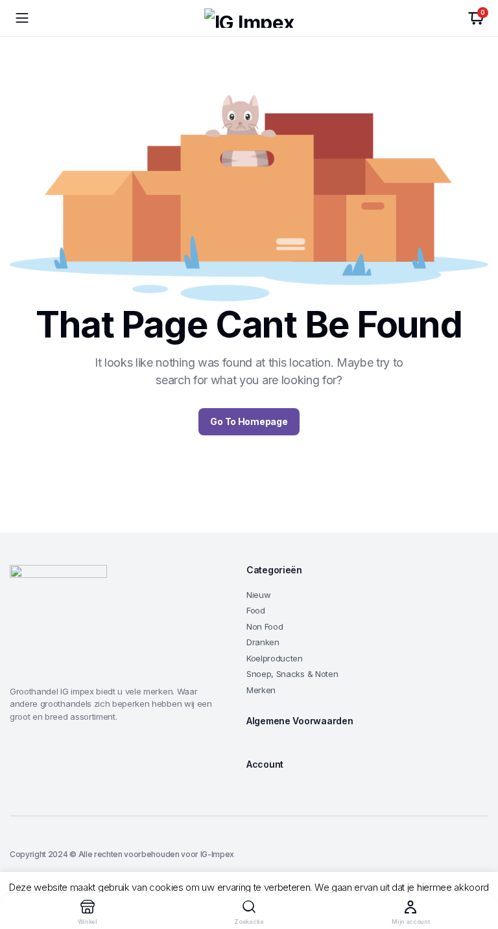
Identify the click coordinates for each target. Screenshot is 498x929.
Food (255, 610)
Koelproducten (274, 658)
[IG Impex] (249, 18)
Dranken (262, 642)
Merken (261, 690)
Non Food (264, 626)
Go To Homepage (248, 421)
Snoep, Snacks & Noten (292, 674)
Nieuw (258, 595)
